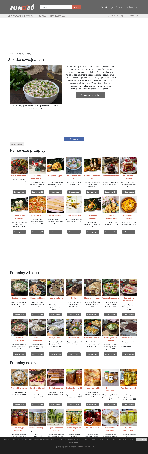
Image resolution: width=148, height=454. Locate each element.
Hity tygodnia (57, 16)
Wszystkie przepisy (22, 16)
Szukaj (76, 7)
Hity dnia (42, 16)
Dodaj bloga (107, 7)
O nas (118, 7)
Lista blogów (130, 7)
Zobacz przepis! (19, 192)
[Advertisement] (74, 36)
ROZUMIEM (142, 439)
